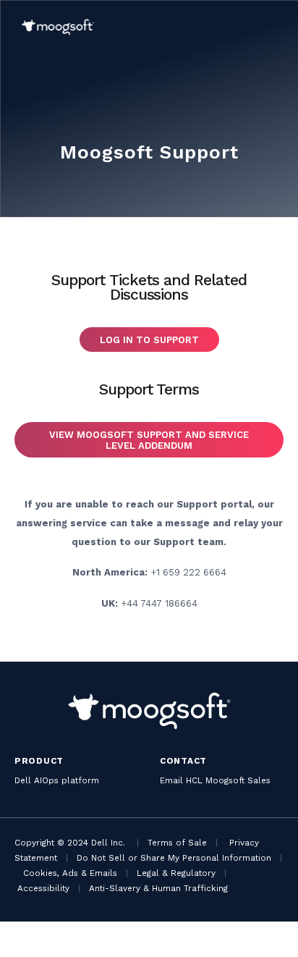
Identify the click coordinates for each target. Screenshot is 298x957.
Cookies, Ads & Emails (70, 873)
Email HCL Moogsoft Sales (215, 780)
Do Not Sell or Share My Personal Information (174, 858)
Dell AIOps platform (56, 780)
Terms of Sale (177, 843)
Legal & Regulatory (176, 873)
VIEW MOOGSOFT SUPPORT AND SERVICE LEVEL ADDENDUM (149, 440)
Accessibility (43, 888)
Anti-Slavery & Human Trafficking (158, 888)
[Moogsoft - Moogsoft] (58, 27)
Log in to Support (149, 339)
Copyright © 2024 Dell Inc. (69, 843)
